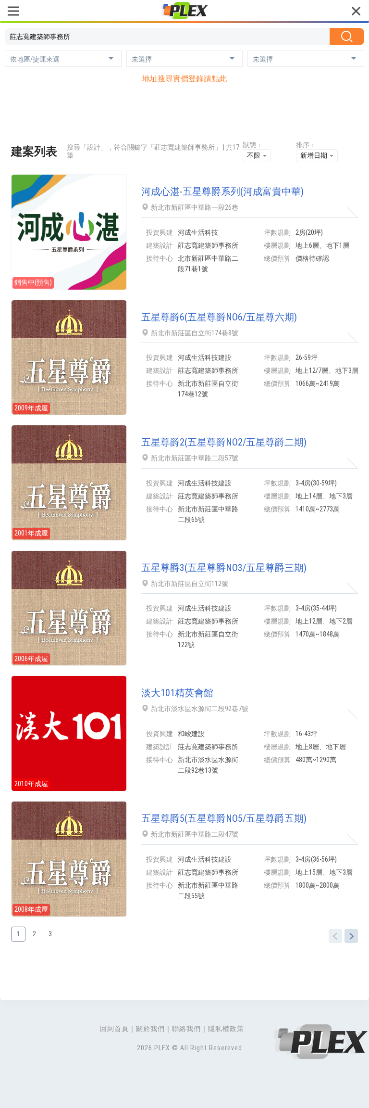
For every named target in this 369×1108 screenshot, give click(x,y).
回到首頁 (114, 1028)
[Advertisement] (184, 115)
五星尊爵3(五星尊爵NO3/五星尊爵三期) (224, 567)
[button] (63, 59)
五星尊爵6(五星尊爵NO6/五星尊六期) (219, 317)
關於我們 (150, 1028)
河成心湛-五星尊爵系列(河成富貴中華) (222, 191)
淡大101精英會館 (177, 693)
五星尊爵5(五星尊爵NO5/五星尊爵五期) (224, 818)
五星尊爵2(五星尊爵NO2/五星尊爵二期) (224, 442)
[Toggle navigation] (13, 12)
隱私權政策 (226, 1028)
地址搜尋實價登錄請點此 (184, 78)
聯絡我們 (186, 1028)
